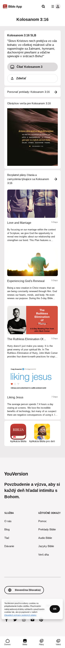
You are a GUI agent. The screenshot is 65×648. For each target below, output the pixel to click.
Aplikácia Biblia (18, 441)
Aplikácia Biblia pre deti (42, 441)
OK (55, 608)
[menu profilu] (55, 6)
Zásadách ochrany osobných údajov (20, 614)
